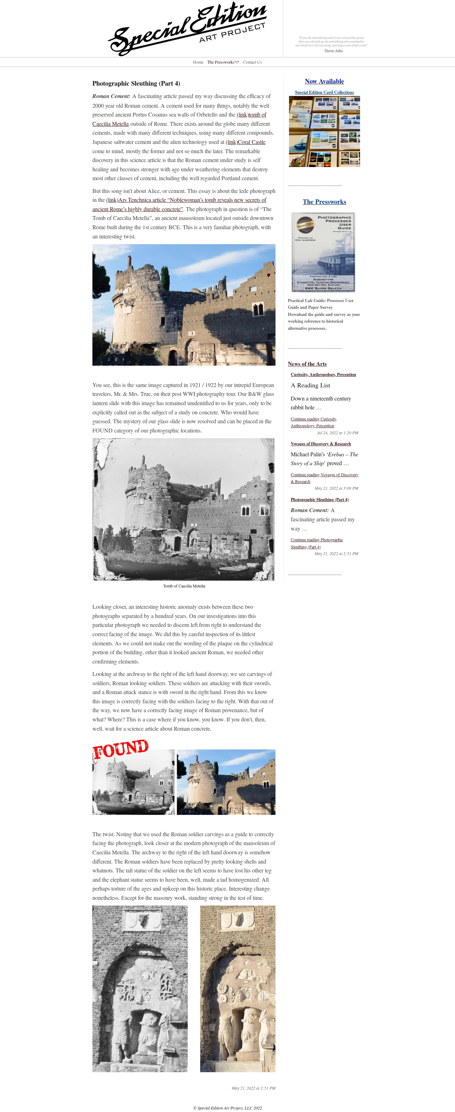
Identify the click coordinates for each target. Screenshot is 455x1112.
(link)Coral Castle (246, 141)
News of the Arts (307, 363)
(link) (112, 199)
